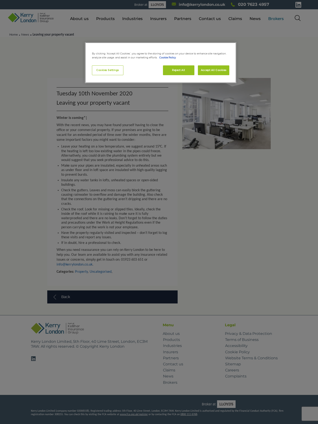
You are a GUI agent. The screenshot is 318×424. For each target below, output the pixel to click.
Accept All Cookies (213, 70)
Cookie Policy (167, 57)
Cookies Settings (107, 70)
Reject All (178, 70)
